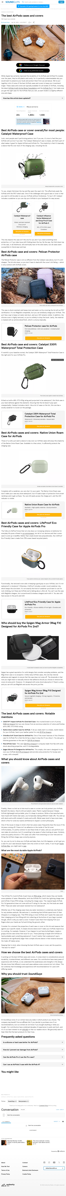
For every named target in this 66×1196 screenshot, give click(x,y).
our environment (28, 533)
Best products (5, 1094)
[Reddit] (64, 1162)
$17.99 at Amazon (22, 752)
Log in (57, 1109)
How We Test (5, 1166)
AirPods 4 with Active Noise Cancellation (22, 88)
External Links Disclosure (30, 1170)
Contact (25, 1163)
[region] (33, 1130)
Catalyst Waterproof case (22, 217)
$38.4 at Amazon (9, 724)
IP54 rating (37, 896)
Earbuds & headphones (7, 12)
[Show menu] (2, 2)
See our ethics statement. (34, 9)
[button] (33, 168)
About (3, 1163)
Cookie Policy (26, 1174)
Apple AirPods (20, 1097)
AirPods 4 (3, 1097)
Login (61, 2)
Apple (15, 1097)
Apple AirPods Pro (29, 1097)
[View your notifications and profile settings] (63, 1121)
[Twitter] (59, 1162)
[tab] (6, 1121)
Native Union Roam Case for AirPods (42, 504)
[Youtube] (54, 1162)
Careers (24, 1166)
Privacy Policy (5, 1174)
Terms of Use (5, 1170)
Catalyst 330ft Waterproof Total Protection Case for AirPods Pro (40, 415)
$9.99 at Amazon (45, 732)
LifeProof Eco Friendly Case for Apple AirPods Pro (42, 603)
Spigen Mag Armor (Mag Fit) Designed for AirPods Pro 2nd (43, 691)
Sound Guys (6, 22)
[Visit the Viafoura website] (61, 1151)
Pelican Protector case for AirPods (41, 326)
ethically (25, 1030)
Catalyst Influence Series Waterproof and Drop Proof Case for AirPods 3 (44, 219)
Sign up (62, 1109)
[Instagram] (49, 1162)
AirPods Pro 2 (47, 88)
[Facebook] (44, 1162)
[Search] (23, 2)
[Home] (13, 2)
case (24, 846)
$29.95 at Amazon (33, 740)
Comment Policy (43, 1105)
